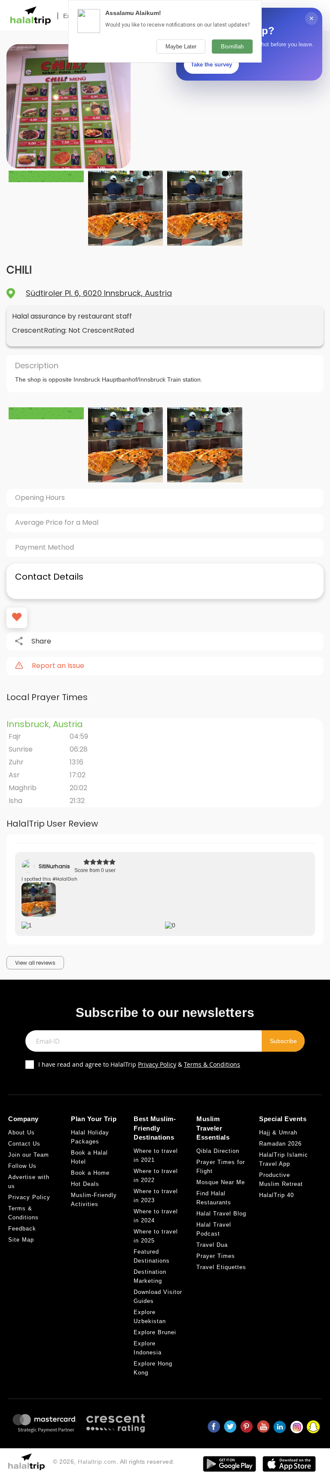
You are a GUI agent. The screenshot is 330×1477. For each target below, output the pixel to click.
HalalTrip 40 (276, 1195)
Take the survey (211, 64)
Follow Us (22, 1166)
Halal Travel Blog (221, 1213)
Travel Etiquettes (221, 1267)
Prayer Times (215, 1256)
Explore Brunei (155, 1332)
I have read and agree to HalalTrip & (139, 1064)
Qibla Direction (217, 1151)
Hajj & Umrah (278, 1132)
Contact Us (24, 1143)
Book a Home (90, 1173)
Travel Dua (212, 1245)
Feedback (22, 1228)
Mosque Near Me (220, 1182)
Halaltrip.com (97, 1461)
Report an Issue (58, 666)
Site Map (21, 1239)
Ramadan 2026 (280, 1143)
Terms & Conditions (212, 1064)
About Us (21, 1132)
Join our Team (28, 1155)
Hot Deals (85, 1184)
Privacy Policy (157, 1064)
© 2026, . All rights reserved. (114, 1461)
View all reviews (35, 962)
